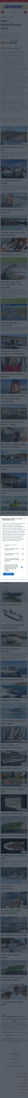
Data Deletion (5, 579)
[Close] (25, 518)
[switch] (22, 549)
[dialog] (14, 549)
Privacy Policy (22, 579)
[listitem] (14, 545)
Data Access (14, 579)
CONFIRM (8, 574)
